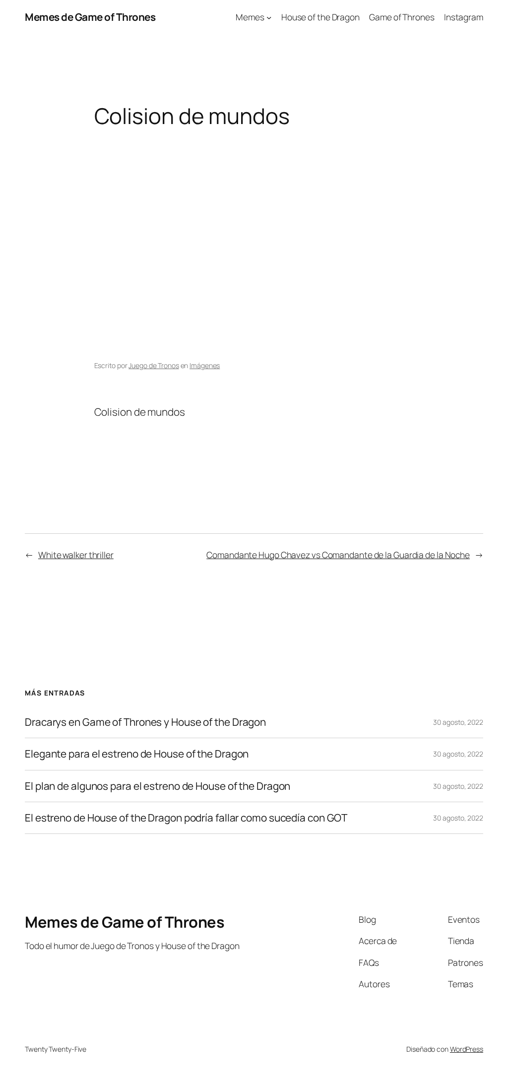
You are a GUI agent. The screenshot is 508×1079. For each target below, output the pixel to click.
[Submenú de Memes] (268, 16)
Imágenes (205, 365)
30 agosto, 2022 (458, 722)
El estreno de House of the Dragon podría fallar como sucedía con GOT (186, 818)
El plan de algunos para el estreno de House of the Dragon (157, 786)
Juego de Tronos (153, 365)
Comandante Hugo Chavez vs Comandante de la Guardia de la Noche (338, 555)
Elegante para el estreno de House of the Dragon (137, 754)
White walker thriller (76, 555)
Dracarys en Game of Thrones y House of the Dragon (145, 722)
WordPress (466, 1049)
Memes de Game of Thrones (90, 17)
